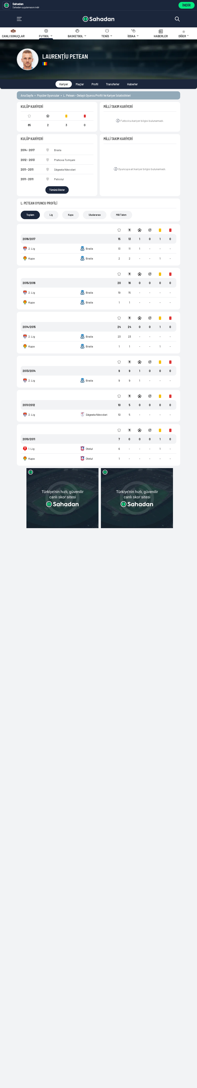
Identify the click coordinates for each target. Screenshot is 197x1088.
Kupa (70, 214)
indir (186, 5)
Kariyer (63, 84)
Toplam (30, 214)
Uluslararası (95, 214)
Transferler (112, 84)
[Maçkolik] (99, 19)
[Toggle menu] (19, 19)
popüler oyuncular (48, 95)
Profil (95, 84)
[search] (177, 19)
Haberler (132, 84)
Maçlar (80, 84)
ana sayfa (27, 95)
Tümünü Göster (57, 189)
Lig (51, 214)
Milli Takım (121, 214)
